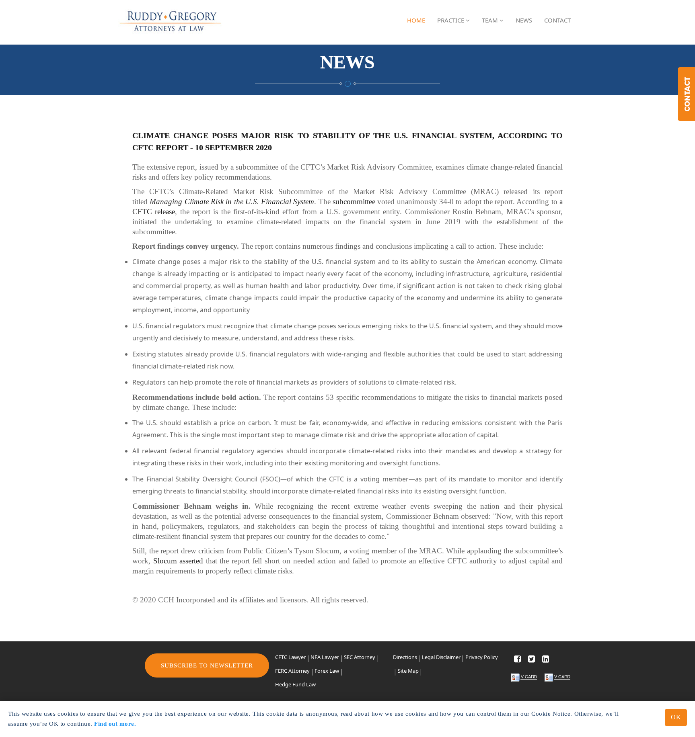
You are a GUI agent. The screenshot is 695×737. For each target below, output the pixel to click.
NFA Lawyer (324, 657)
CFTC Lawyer (290, 657)
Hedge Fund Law (295, 684)
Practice (451, 20)
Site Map (408, 670)
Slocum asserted (178, 561)
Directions (405, 657)
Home (416, 20)
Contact (557, 20)
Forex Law (327, 670)
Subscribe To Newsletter (207, 665)
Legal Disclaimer (441, 657)
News (524, 20)
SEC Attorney (359, 657)
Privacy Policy (481, 657)
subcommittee (354, 201)
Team (491, 20)
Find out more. (115, 724)
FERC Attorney (292, 670)
